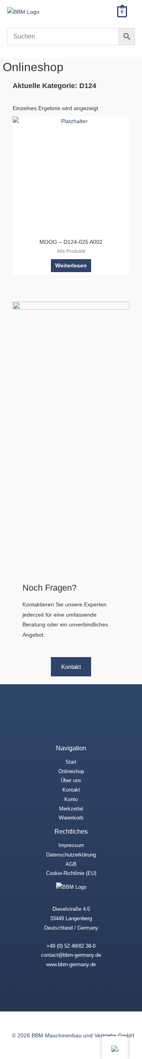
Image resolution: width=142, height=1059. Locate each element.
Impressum (71, 845)
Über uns (71, 780)
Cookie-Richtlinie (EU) (71, 873)
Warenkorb (71, 818)
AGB (71, 864)
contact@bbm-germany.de (71, 955)
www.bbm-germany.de (71, 964)
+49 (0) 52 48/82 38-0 (71, 946)
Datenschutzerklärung (71, 855)
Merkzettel (71, 809)
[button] (103, 11)
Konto (71, 799)
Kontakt (71, 790)
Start (71, 762)
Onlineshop (71, 771)
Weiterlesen (71, 266)
